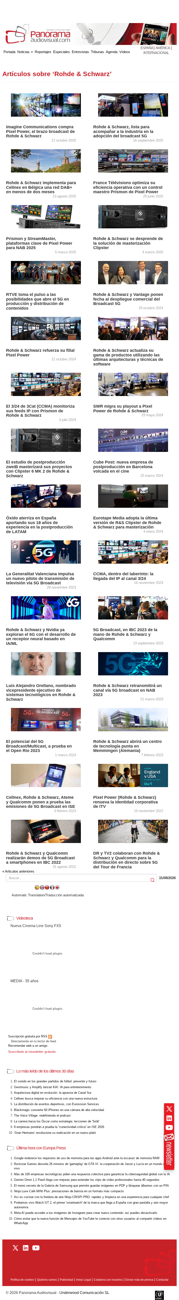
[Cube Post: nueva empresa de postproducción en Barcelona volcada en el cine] (133, 440)
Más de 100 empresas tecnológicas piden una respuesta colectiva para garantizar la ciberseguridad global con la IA (92, 1174)
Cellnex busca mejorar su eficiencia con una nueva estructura (55, 1098)
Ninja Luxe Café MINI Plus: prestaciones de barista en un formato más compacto (69, 1191)
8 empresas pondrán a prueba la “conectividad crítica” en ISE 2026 (59, 1127)
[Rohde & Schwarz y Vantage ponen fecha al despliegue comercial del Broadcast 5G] (133, 272)
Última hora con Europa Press (41, 1148)
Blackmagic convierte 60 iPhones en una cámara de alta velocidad (59, 1110)
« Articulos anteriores (18, 871)
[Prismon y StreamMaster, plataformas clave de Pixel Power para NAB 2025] (46, 216)
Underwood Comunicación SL (84, 1293)
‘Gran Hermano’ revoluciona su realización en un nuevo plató (55, 1132)
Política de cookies (22, 1279)
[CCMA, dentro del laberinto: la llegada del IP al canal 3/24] (133, 552)
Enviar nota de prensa (139, 1279)
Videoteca (24, 918)
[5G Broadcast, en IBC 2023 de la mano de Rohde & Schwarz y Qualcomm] (133, 607)
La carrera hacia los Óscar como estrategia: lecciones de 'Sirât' (56, 1121)
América (162, 48)
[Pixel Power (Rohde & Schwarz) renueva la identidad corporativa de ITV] (133, 775)
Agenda (111, 52)
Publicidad (66, 1279)
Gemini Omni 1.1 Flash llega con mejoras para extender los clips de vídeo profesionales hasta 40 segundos (86, 1180)
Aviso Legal (83, 1279)
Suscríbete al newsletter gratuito (32, 1051)
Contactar (162, 1279)
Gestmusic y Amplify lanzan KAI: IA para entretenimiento (52, 1087)
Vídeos (124, 52)
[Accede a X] (169, 1109)
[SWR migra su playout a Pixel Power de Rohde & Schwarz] (133, 384)
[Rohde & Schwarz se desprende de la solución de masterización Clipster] (133, 216)
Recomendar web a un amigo (27, 1045)
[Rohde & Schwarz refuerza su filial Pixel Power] (46, 328)
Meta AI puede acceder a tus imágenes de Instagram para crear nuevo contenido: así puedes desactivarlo (85, 1213)
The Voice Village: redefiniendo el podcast (42, 1115)
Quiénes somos (47, 1279)
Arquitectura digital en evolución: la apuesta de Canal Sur (52, 1092)
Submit (153, 880)
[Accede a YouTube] (169, 1127)
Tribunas (97, 52)
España (147, 48)
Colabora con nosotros (108, 1279)
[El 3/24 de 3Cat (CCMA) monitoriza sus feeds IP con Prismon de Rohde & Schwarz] (46, 384)
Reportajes (43, 52)
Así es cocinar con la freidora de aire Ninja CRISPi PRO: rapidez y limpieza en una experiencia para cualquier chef (91, 1197)
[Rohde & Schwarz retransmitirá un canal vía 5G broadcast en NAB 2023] (133, 663)
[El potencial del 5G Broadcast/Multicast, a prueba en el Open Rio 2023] (46, 719)
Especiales (61, 52)
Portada (9, 51)
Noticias (24, 52)
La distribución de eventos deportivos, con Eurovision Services (56, 1104)
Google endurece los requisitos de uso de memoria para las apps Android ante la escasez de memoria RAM (86, 1158)
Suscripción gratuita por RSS (28, 1036)
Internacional (156, 53)
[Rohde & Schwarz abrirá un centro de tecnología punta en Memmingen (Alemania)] (133, 719)
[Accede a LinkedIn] (169, 1118)
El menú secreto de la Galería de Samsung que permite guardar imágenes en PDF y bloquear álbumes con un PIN (91, 1185)
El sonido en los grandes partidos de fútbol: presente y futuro (55, 1081)
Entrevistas (80, 52)
